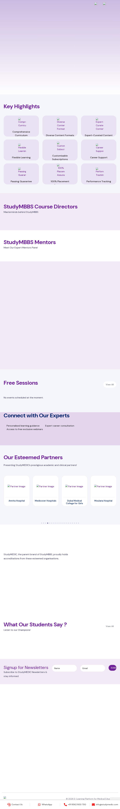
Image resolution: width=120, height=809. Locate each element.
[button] (41, 523)
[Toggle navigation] (113, 6)
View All (110, 384)
